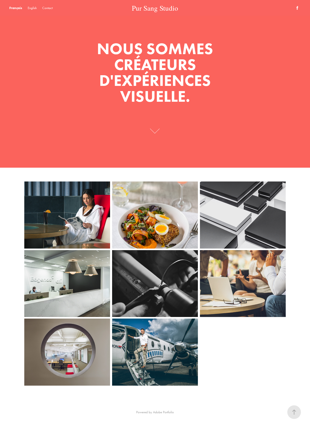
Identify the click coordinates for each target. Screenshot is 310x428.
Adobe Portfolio (163, 412)
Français (15, 8)
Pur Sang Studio (155, 8)
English (32, 8)
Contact (47, 8)
